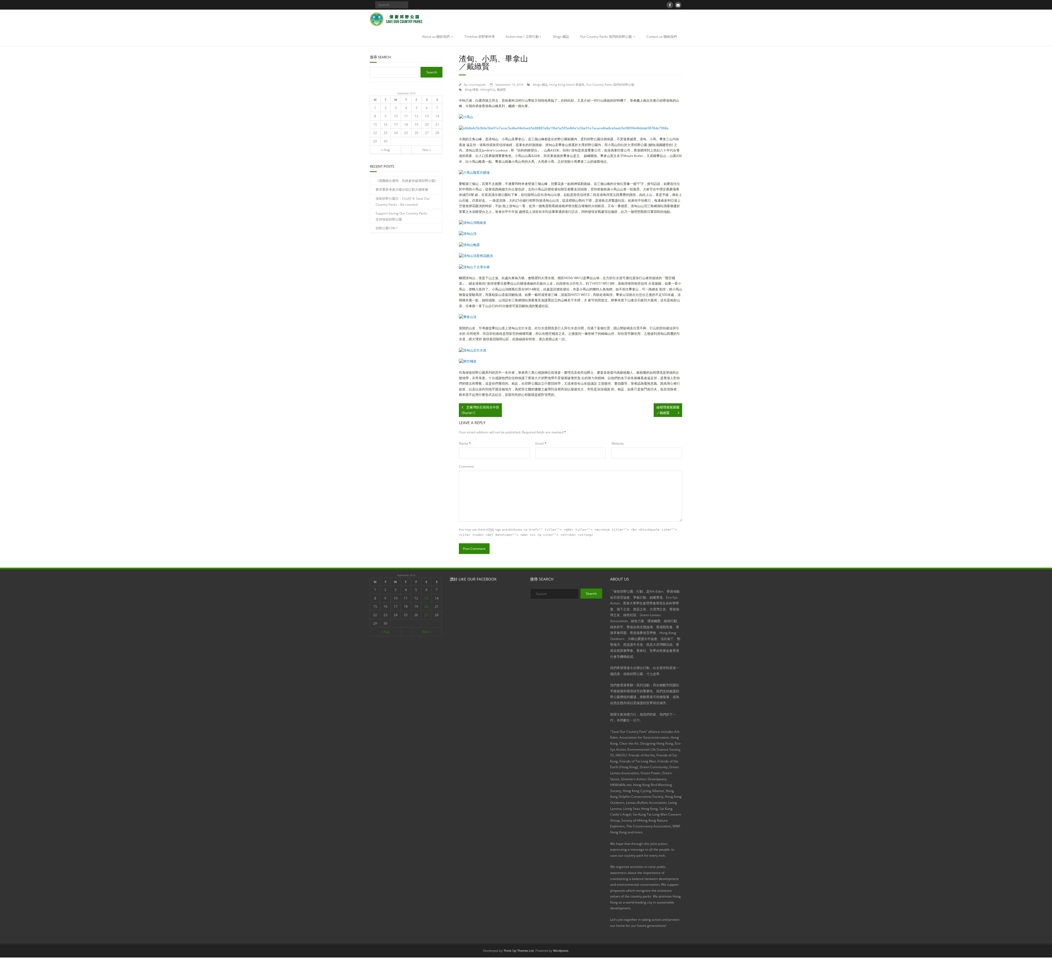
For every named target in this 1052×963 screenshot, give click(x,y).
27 (427, 132)
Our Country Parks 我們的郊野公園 (606, 36)
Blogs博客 (472, 89)
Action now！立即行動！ (524, 36)
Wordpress (560, 950)
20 (427, 124)
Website (617, 443)
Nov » (426, 149)
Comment (466, 466)
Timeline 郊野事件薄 (479, 36)
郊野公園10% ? (387, 228)
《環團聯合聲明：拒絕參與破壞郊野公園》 (407, 180)
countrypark (477, 84)
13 (427, 116)
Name (465, 443)
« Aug (385, 149)
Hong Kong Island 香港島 (566, 84)
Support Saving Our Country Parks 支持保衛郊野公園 (401, 216)
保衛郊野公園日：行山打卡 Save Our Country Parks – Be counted (403, 201)
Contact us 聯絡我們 (662, 36)
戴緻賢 (501, 89)
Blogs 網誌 (561, 36)
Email (541, 443)
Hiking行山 (487, 89)
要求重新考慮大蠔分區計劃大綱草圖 (402, 189)
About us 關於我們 (436, 36)
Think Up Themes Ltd (519, 950)
